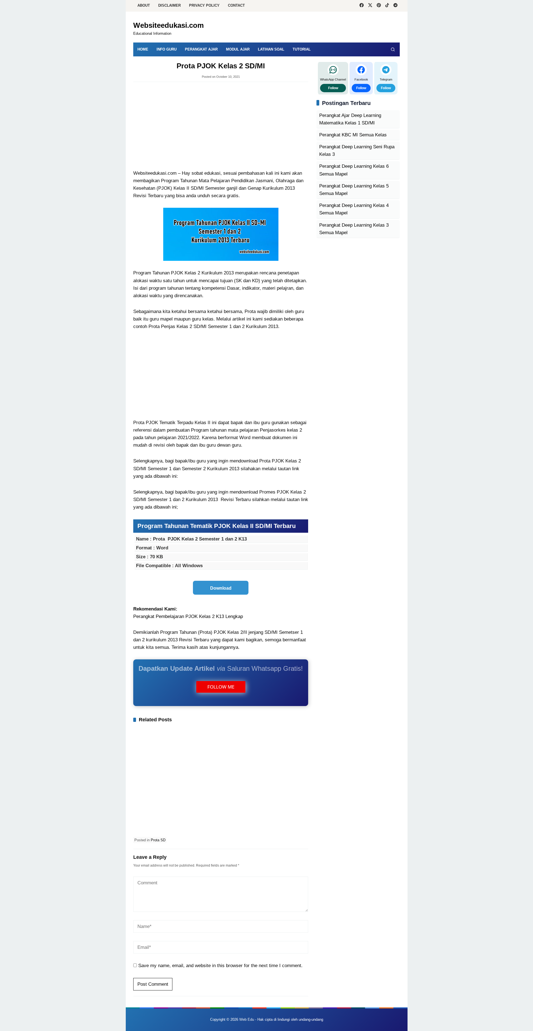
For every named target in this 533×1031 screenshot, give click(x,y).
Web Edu (246, 1019)
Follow (333, 88)
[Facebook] (361, 6)
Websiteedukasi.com (168, 25)
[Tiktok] (387, 6)
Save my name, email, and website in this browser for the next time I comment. (220, 965)
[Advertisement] (220, 126)
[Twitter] (370, 6)
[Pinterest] (378, 6)
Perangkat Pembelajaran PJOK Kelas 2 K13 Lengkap (188, 616)
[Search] (393, 49)
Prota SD (158, 840)
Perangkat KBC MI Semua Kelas (353, 134)
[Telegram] (395, 6)
